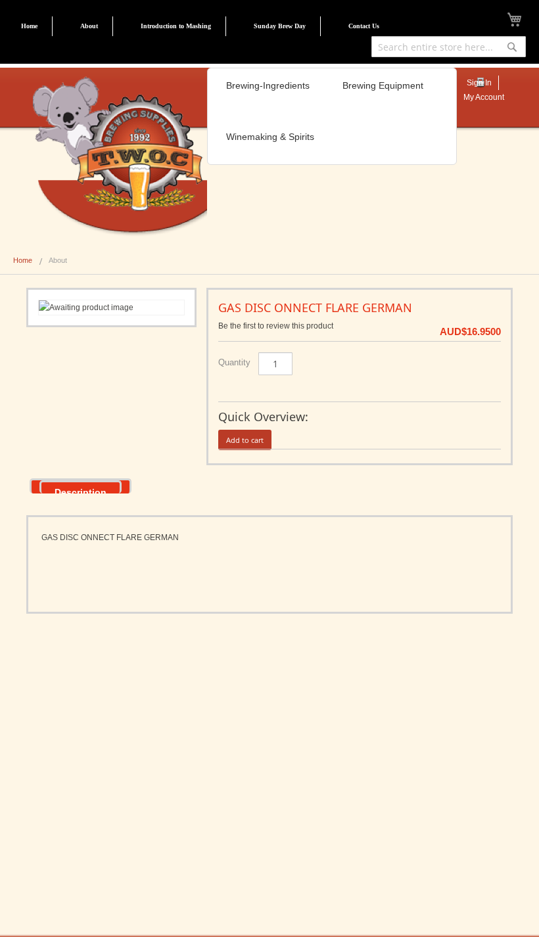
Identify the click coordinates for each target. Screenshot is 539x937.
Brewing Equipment (382, 85)
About (89, 26)
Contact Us (363, 26)
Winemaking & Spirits (270, 136)
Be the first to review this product (275, 326)
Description (80, 490)
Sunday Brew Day (280, 26)
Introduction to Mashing (176, 26)
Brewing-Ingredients (268, 85)
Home (29, 26)
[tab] (80, 485)
